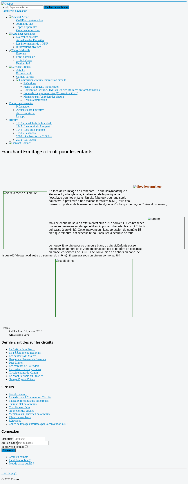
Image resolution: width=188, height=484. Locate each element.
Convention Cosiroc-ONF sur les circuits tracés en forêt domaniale (62, 89)
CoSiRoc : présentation (29, 20)
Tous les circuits (18, 394)
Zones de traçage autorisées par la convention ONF (38, 423)
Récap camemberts (20, 417)
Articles (20, 70)
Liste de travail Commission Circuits (30, 397)
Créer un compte (18, 456)
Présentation (23, 106)
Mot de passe (9, 442)
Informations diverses (28, 46)
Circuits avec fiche (19, 407)
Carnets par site (25, 76)
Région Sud (23, 63)
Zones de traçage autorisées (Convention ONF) (51, 93)
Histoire (13, 119)
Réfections (30, 83)
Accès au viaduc (25, 113)
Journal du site (24, 23)
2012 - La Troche (26, 139)
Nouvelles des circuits (21, 410)
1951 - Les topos (26, 133)
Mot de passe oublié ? (21, 463)
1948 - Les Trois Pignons (30, 129)
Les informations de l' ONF (32, 43)
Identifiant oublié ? (19, 460)
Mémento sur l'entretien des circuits (44, 96)
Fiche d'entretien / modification (41, 86)
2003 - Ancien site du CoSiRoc (34, 136)
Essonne (21, 53)
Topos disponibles (26, 27)
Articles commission (35, 99)
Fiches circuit (24, 73)
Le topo (20, 116)
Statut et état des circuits (23, 404)
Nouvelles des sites (27, 36)
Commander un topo (28, 30)
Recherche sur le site (56, 7)
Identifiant (7, 438)
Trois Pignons (24, 60)
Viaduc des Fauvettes (21, 103)
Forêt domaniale (25, 56)
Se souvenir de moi (12, 446)
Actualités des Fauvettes (30, 40)
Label (4, 7)
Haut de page (9, 473)
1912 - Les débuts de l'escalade (34, 123)
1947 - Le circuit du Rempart (33, 126)
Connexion (8, 450)
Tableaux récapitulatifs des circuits (28, 400)
